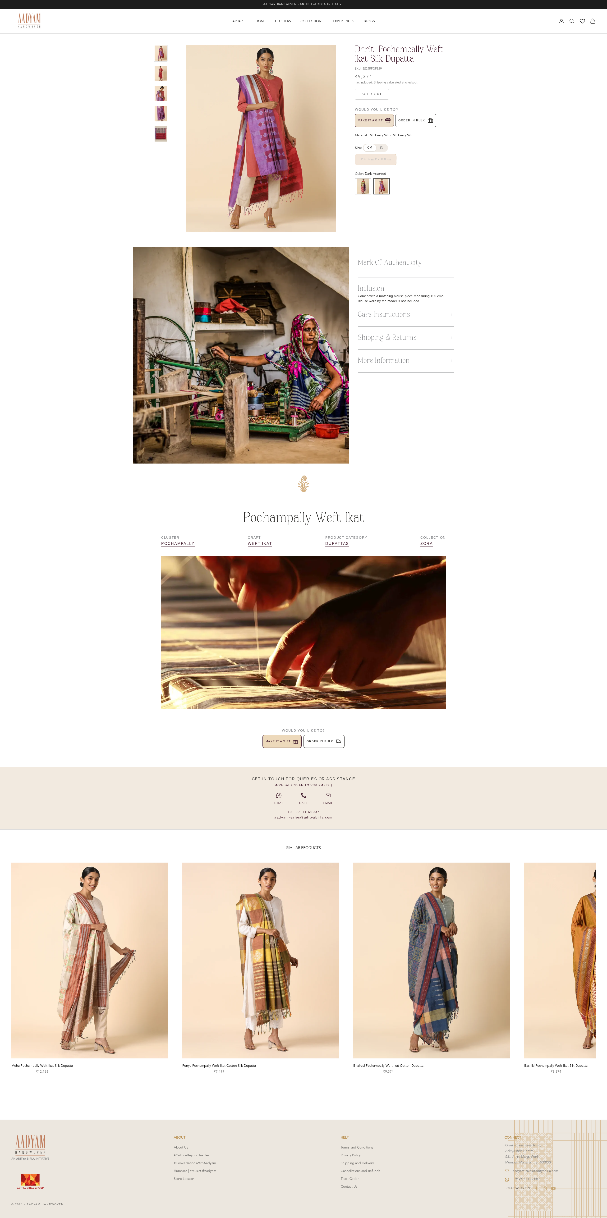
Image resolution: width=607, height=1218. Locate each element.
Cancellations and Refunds (360, 1170)
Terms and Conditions (357, 1147)
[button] (406, 315)
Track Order (350, 1178)
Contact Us (349, 1186)
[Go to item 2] (160, 73)
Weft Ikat (260, 544)
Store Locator (184, 1178)
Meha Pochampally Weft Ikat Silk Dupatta (42, 1065)
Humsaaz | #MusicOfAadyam (195, 1170)
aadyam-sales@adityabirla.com (303, 817)
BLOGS (369, 21)
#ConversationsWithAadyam (195, 1163)
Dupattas (337, 544)
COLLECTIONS (311, 21)
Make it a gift (370, 120)
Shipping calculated (387, 82)
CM (369, 147)
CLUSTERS (283, 21)
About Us (181, 1147)
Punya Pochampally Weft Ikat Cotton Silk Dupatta (219, 1065)
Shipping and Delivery (357, 1163)
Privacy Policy (351, 1155)
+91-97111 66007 (526, 1179)
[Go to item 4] (160, 114)
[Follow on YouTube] (553, 1188)
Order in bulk (411, 120)
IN (381, 147)
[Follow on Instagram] (545, 1188)
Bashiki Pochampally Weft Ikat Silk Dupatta (556, 1065)
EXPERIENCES (343, 21)
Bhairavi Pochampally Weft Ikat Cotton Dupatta (388, 1065)
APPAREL (239, 21)
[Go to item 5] (160, 134)
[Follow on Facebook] (536, 1188)
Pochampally (178, 544)
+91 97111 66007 (303, 812)
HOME (261, 21)
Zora (426, 544)
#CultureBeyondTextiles (191, 1155)
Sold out (372, 94)
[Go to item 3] (160, 93)
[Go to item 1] (160, 53)
